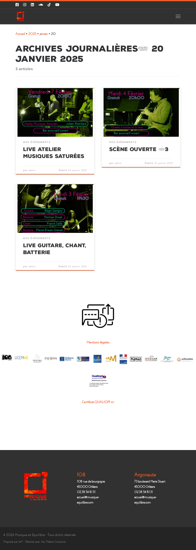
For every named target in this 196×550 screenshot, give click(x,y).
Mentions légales (98, 342)
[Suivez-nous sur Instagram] (24, 5)
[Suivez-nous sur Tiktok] (49, 5)
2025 (32, 34)
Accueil (20, 34)
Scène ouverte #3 (139, 149)
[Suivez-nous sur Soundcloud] (40, 5)
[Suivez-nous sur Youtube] (57, 5)
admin (32, 170)
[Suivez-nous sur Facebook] (17, 5)
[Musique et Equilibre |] (20, 16)
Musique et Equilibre (30, 535)
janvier (44, 34)
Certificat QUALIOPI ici (98, 402)
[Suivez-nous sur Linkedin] (32, 5)
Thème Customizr (56, 541)
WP (21, 541)
